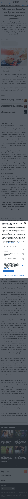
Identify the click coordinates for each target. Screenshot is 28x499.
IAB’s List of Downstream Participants (15, 242)
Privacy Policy (21, 275)
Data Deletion (6, 275)
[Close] (25, 223)
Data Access (14, 275)
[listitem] (14, 246)
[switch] (23, 249)
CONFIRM (8, 270)
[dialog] (14, 249)
